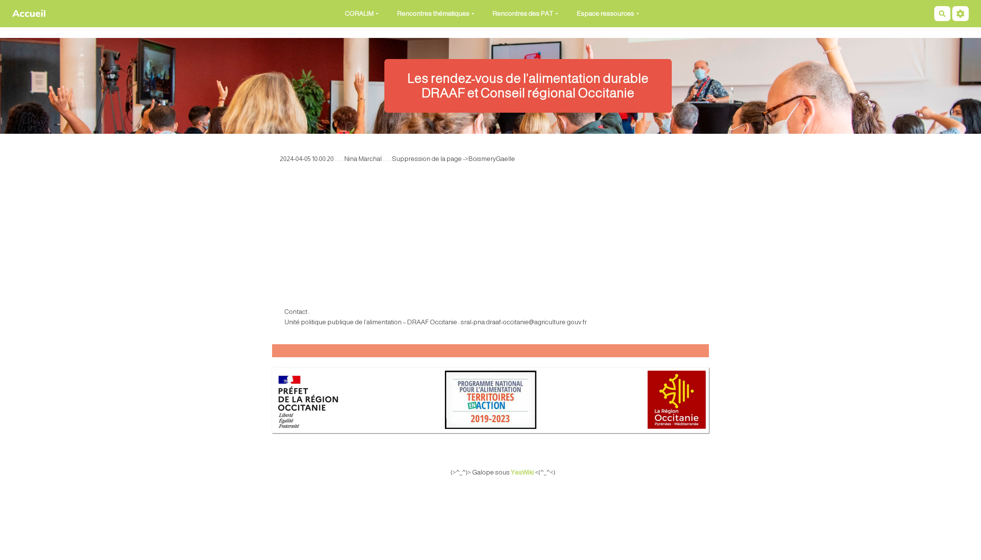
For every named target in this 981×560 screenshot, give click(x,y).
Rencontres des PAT (522, 13)
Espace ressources (605, 13)
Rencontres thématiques (433, 13)
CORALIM (359, 13)
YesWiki (522, 472)
